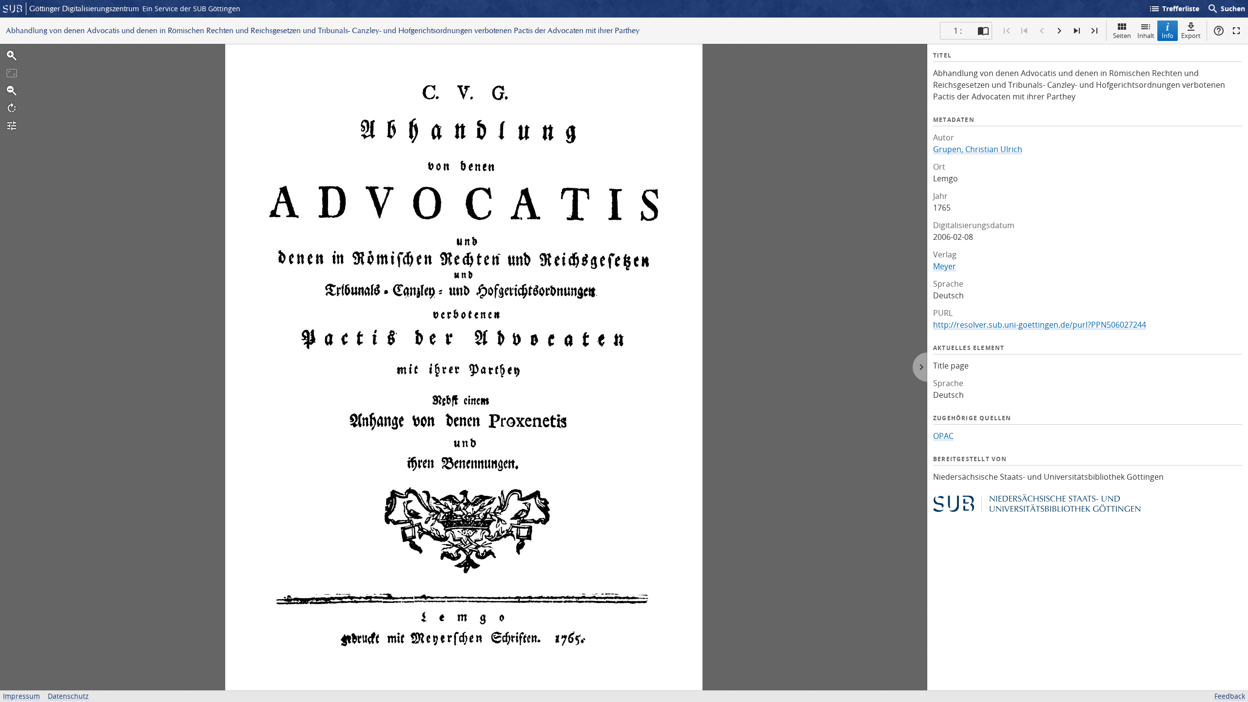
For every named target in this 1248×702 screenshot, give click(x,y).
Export (1191, 35)
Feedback (1229, 696)
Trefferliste (1174, 9)
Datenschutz (68, 696)
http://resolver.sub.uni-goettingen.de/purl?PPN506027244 (1039, 324)
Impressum (21, 696)
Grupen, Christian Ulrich (977, 149)
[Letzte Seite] (1094, 30)
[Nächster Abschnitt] (1077, 30)
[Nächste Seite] (1059, 30)
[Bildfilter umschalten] (11, 126)
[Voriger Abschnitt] (1024, 30)
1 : (958, 30)
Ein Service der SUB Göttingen (191, 8)
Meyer (944, 266)
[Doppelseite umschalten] (983, 30)
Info (1167, 35)
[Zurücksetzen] (11, 73)
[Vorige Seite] (1042, 30)
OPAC (943, 435)
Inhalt (1145, 35)
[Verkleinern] (11, 90)
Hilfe (1219, 30)
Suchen (1226, 9)
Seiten (1122, 35)
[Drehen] (11, 108)
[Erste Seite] (1006, 30)
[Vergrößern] (11, 55)
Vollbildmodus (1236, 30)
